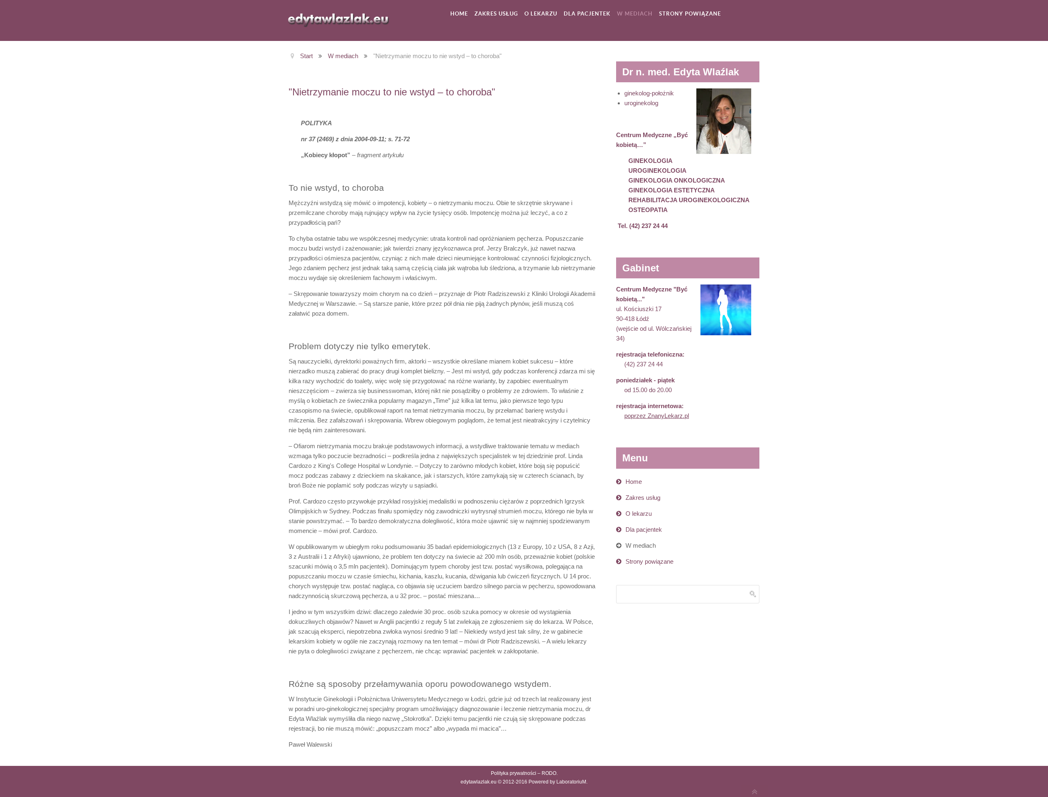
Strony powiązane (649, 561)
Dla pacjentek (644, 529)
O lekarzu (639, 513)
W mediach (641, 545)
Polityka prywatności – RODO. (524, 773)
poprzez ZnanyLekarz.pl (656, 415)
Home (634, 481)
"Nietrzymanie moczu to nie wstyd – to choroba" (392, 91)
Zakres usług (643, 497)
